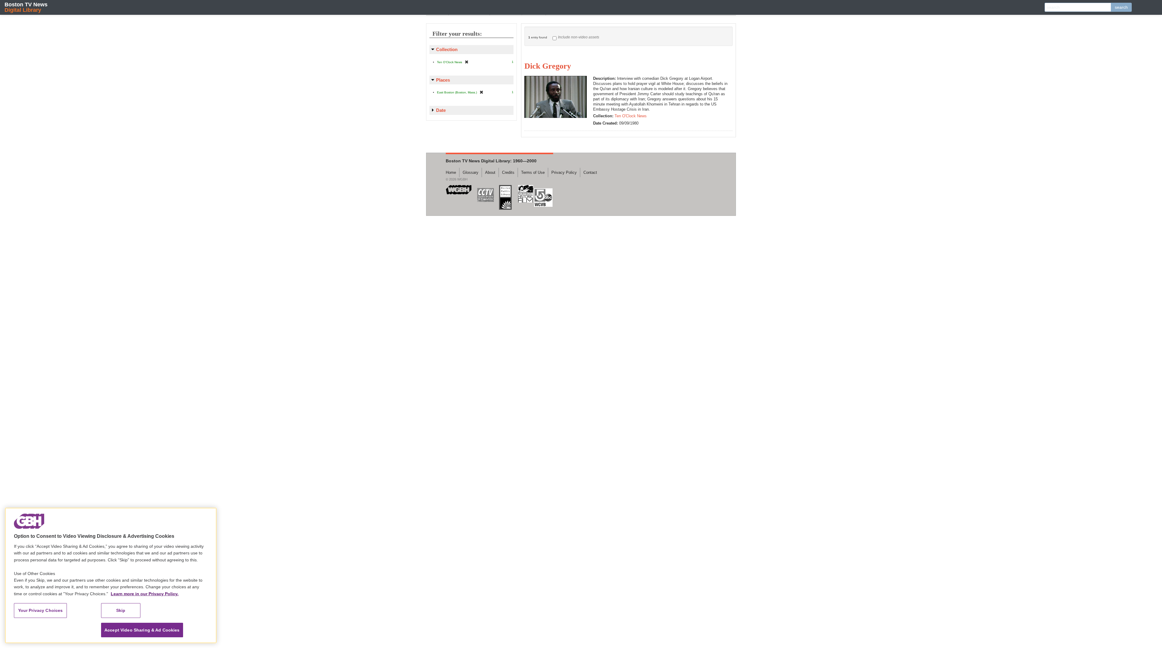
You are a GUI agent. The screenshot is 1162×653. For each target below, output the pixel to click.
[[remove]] (466, 62)
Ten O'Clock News (631, 116)
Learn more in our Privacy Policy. (145, 593)
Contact (590, 172)
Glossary (470, 172)
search (1121, 7)
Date (441, 110)
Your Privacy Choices (40, 610)
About (490, 172)
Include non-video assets (578, 37)
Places (443, 80)
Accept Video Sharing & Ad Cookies (142, 630)
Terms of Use (533, 172)
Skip (121, 610)
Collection (447, 49)
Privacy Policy (564, 172)
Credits (508, 172)
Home (451, 172)
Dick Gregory (547, 66)
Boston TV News (26, 7)
